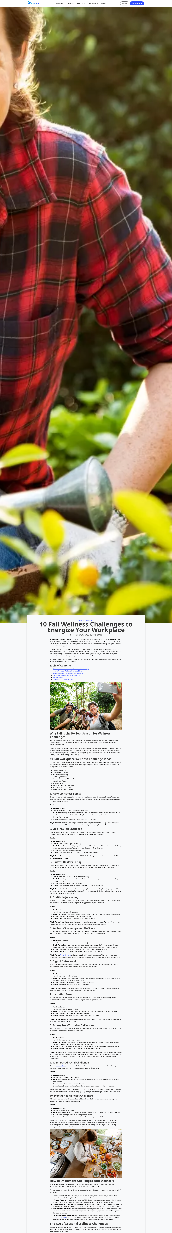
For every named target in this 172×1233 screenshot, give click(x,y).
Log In (124, 3)
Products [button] (59, 3)
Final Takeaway (58, 677)
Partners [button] (92, 3)
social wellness (61, 1066)
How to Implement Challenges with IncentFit (68, 673)
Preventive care (65, 955)
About (103, 3)
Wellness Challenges (86, 620)
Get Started (136, 3)
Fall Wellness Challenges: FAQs (63, 680)
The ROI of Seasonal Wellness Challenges (66, 675)
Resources (81, 3)
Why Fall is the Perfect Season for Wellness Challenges (71, 669)
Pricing (71, 3)
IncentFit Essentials (59, 1217)
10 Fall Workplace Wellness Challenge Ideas (67, 671)
